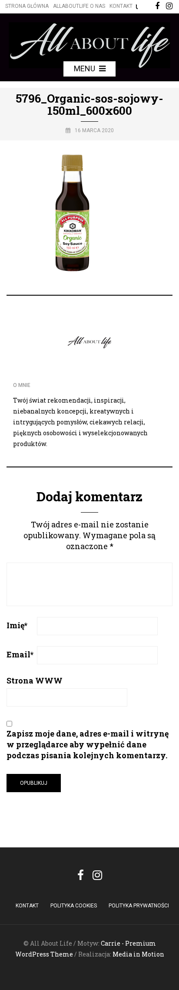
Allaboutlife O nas (79, 6)
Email (20, 654)
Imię (17, 625)
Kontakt (121, 6)
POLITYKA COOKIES (73, 906)
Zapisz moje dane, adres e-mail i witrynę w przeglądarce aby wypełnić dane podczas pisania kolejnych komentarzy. (88, 744)
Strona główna (27, 6)
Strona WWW (35, 680)
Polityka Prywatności (139, 906)
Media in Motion (138, 954)
